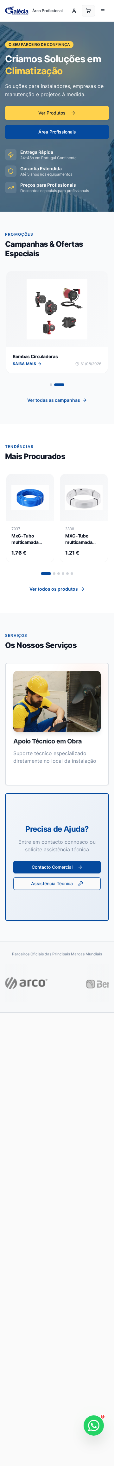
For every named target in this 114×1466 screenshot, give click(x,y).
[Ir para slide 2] (63, 384)
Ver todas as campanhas (53, 400)
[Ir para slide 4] (63, 573)
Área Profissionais (57, 131)
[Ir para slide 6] (72, 573)
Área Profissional (47, 10)
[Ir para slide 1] (55, 384)
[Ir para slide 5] (67, 573)
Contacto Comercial (52, 867)
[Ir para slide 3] (58, 573)
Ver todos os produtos (53, 589)
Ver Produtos (52, 112)
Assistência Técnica (52, 883)
